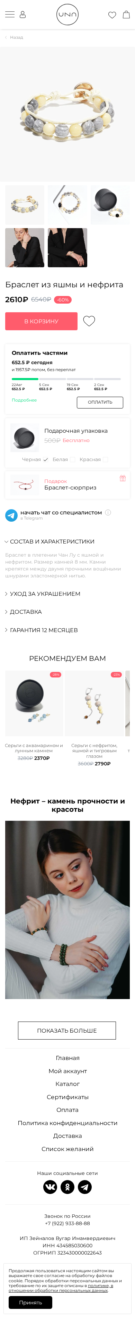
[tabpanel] (33, 716)
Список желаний (68, 1148)
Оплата (67, 1109)
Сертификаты (68, 1097)
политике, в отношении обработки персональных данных (61, 1288)
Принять (30, 1302)
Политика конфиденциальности (68, 1123)
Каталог (67, 1083)
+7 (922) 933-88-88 (67, 1223)
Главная (68, 1057)
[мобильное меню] (10, 14)
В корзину (41, 321)
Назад (16, 37)
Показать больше (67, 1030)
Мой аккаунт (67, 1071)
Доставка (67, 1135)
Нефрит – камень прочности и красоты (67, 805)
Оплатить (100, 402)
